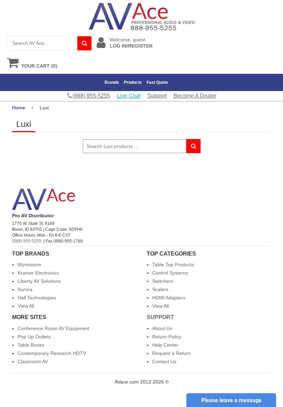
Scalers (160, 289)
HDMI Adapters (168, 297)
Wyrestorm (29, 264)
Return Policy (166, 336)
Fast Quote (157, 82)
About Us (162, 328)
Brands (112, 82)
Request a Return (171, 353)
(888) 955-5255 (26, 241)
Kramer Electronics (38, 273)
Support (157, 96)
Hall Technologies (37, 297)
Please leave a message (231, 400)
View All (26, 306)
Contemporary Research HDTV (52, 353)
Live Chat (128, 96)
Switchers (162, 281)
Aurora (25, 289)
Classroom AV (33, 361)
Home (18, 107)
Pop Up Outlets (34, 336)
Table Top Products (173, 264)
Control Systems (170, 273)
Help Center (165, 345)
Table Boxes (31, 345)
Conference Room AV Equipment (53, 328)
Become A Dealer (195, 96)
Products (133, 82)
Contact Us (164, 361)
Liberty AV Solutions (39, 281)
